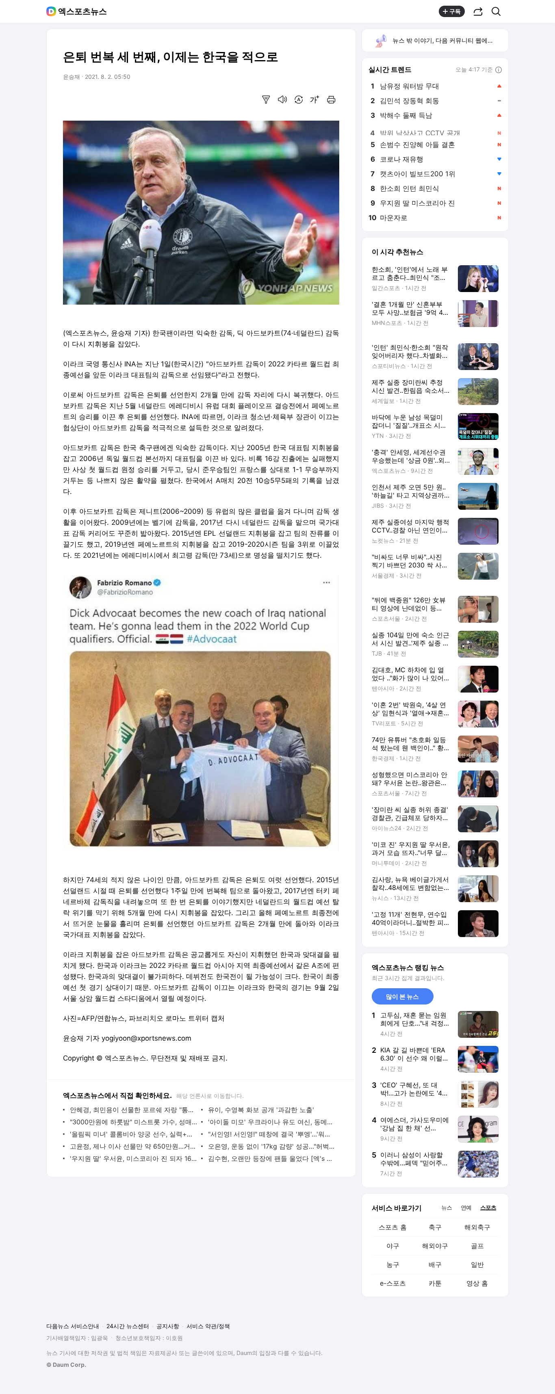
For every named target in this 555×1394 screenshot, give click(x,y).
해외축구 (477, 1227)
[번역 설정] (299, 99)
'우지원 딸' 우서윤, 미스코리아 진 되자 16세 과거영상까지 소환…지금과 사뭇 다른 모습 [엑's (133, 1158)
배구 (435, 1264)
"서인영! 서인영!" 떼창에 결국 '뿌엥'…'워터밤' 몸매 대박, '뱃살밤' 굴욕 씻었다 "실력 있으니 (271, 1134)
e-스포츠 (393, 1283)
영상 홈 (477, 1283)
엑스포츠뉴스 (82, 11)
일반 (477, 1264)
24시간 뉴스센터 (127, 1326)
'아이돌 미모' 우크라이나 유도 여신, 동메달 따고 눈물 (271, 1122)
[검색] (499, 11)
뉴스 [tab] (446, 1207)
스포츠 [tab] (488, 1207)
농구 (392, 1264)
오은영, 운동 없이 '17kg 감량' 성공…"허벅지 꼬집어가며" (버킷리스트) (271, 1146)
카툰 (435, 1283)
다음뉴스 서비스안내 (72, 1326)
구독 (455, 11)
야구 (392, 1246)
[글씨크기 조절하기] (315, 99)
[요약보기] (266, 99)
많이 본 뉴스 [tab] (402, 996)
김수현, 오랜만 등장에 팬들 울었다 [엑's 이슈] (271, 1158)
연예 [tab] (466, 1207)
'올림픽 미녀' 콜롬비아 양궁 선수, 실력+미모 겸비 (133, 1134)
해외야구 (435, 1246)
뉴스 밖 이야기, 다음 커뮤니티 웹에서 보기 (449, 40)
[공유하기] (478, 11)
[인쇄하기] (331, 99)
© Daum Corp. (66, 1364)
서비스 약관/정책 (208, 1326)
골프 (477, 1246)
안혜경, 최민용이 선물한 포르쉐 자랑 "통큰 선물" (133, 1110)
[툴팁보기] (498, 70)
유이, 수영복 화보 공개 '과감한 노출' (261, 1110)
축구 (435, 1227)
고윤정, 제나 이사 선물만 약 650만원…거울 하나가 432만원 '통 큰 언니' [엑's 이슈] (133, 1146)
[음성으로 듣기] (282, 99)
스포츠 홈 (393, 1227)
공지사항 (167, 1326)
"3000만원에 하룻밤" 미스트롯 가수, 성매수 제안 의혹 (133, 1122)
